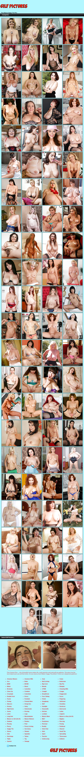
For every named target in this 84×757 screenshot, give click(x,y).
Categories (5, 15)
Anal (43, 679)
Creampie (10, 694)
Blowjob (62, 686)
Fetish (44, 699)
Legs (26, 714)
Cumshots (27, 694)
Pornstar (44, 724)
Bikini (8, 686)
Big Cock (45, 684)
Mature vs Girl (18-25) (13, 719)
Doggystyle (63, 694)
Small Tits (63, 731)
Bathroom (63, 681)
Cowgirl (44, 691)
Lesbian (44, 714)
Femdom (27, 699)
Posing (62, 724)
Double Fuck (11, 696)
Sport (43, 734)
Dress (26, 696)
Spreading (63, 734)
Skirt (43, 731)
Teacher (44, 736)
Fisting (9, 701)
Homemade (28, 709)
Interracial (63, 709)
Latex (8, 714)
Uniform (62, 739)
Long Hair (10, 716)
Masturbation (28, 716)
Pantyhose (45, 721)
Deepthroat (45, 694)
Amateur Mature (12, 679)
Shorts (9, 731)
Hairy (26, 706)
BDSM (26, 684)
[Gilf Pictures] (13, 11)
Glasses (9, 704)
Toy (25, 739)
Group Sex (27, 704)
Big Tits (62, 684)
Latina (61, 711)
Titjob (8, 739)
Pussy (9, 726)
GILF (43, 704)
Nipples (62, 719)
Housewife (45, 709)
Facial (9, 699)
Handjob (44, 706)
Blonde (44, 686)
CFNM (44, 689)
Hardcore (62, 706)
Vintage (26, 741)
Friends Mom (28, 701)
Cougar (62, 691)
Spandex (27, 734)
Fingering (62, 699)
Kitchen (44, 711)
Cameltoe (27, 689)
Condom (27, 691)
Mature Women (29, 719)
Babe (26, 681)
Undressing (45, 739)
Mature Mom (46, 716)
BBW (8, 684)
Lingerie (62, 714)
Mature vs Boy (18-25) (66, 716)
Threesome (63, 736)
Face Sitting (45, 696)
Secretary (27, 729)
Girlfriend (62, 701)
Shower (26, 731)
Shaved (62, 729)
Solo (8, 734)
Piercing (62, 721)
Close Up (10, 691)
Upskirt (9, 741)
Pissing (9, 724)
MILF (43, 719)
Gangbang (45, 701)
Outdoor (9, 721)
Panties (26, 721)
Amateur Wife (28, 679)
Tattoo (26, 736)
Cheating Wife (64, 689)
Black (26, 686)
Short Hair (45, 729)
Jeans (9, 711)
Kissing (26, 711)
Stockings (10, 736)
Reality (44, 726)
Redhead (62, 726)
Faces (61, 696)
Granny (9, 706)
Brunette (9, 689)
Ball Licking (45, 681)
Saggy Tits (10, 729)
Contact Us (12, 746)
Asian (61, 679)
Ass (8, 681)
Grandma (62, 704)
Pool (25, 724)
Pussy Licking (28, 726)
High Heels (10, 709)
